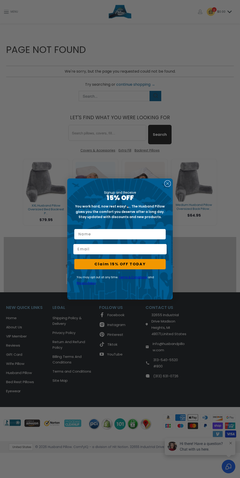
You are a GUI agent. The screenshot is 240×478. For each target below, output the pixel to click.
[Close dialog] (167, 183)
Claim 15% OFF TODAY (120, 264)
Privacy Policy (86, 283)
